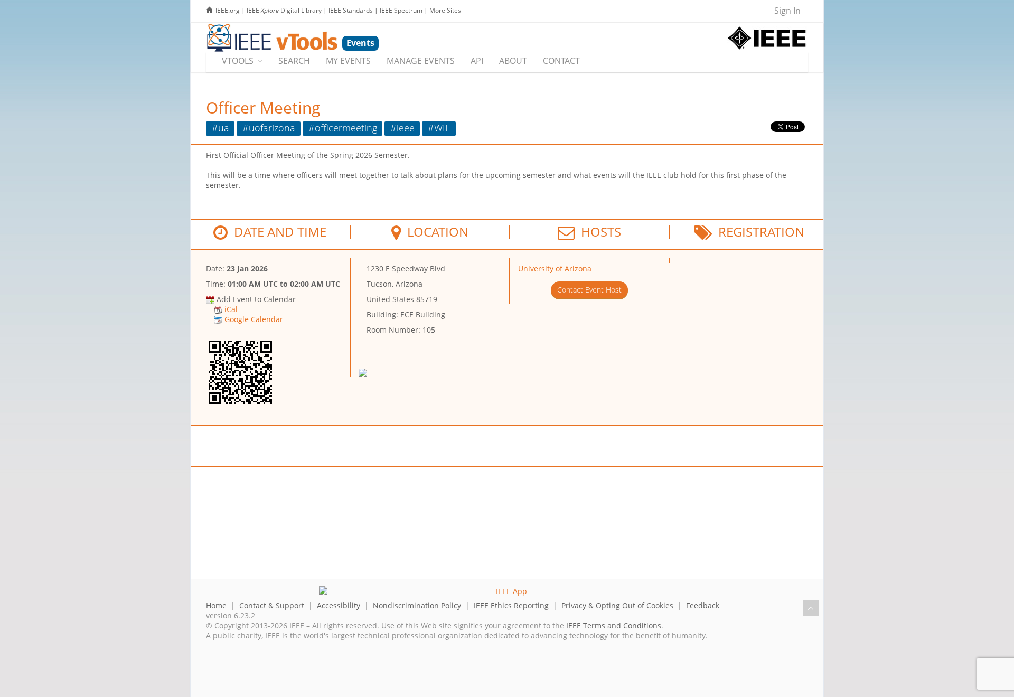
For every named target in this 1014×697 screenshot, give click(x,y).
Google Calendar (253, 319)
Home (216, 605)
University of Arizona (555, 268)
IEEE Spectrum (401, 10)
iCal (231, 309)
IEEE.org (227, 10)
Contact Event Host (589, 290)
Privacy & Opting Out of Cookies (617, 605)
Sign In (787, 10)
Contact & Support (271, 605)
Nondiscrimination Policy (417, 605)
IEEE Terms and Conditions (613, 625)
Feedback (702, 605)
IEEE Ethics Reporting (511, 605)
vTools (237, 61)
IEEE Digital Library (284, 10)
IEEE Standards (350, 10)
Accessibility (338, 605)
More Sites (445, 10)
